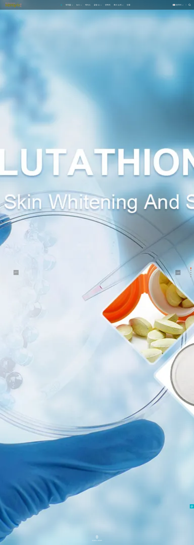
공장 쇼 (97, 5)
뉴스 (78, 5)
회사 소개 (117, 5)
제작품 (68, 5)
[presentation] (16, 272)
